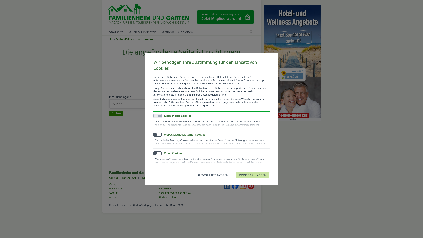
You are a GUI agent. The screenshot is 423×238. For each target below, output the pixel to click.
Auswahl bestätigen (212, 175)
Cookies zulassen (252, 175)
